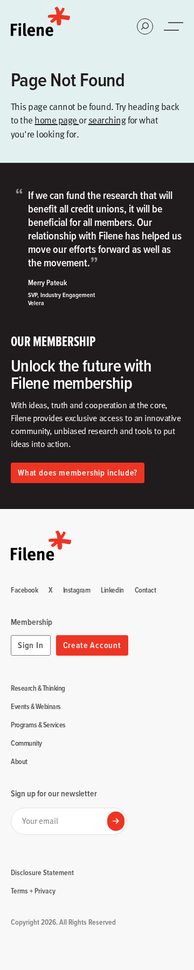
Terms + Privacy (33, 890)
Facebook (24, 590)
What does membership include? (77, 472)
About (19, 762)
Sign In (31, 645)
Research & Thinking (38, 688)
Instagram (77, 590)
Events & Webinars (36, 707)
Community (26, 743)
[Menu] (174, 26)
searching (107, 119)
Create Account (92, 645)
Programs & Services (38, 725)
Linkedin (112, 590)
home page (56, 119)
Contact (145, 590)
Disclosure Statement (42, 872)
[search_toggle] (145, 26)
